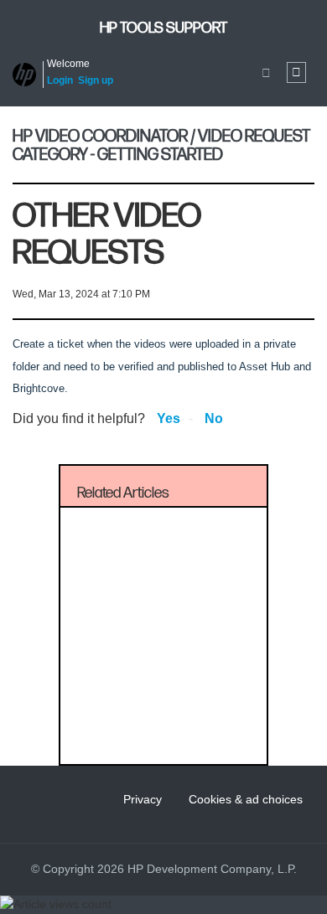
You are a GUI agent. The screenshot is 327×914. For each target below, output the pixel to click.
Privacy (142, 799)
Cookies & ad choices (246, 799)
